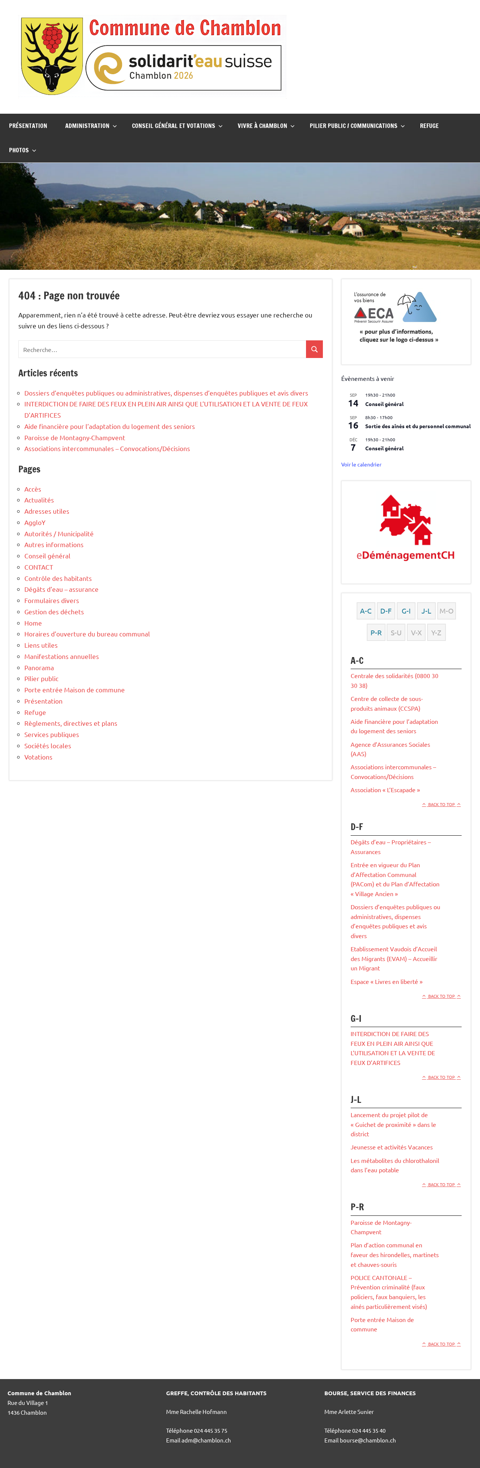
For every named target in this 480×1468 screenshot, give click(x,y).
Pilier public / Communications (354, 126)
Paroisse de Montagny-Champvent (74, 437)
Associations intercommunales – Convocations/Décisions (107, 448)
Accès (32, 489)
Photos (19, 150)
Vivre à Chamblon (262, 126)
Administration (87, 126)
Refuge (429, 126)
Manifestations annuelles (61, 656)
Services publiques (51, 734)
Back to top (441, 804)
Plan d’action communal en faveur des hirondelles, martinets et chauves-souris (395, 1254)
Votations (38, 757)
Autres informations (54, 544)
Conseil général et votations (173, 126)
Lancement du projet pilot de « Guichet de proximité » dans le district (393, 1124)
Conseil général (47, 556)
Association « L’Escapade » (385, 789)
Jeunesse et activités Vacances (392, 1147)
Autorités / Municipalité (59, 533)
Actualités (39, 500)
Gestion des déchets (54, 611)
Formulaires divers (51, 600)
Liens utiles (41, 645)
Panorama (39, 667)
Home (33, 623)
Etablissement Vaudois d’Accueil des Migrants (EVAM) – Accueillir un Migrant (394, 958)
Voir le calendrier (361, 464)
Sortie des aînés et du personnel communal (418, 426)
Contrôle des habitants (58, 578)
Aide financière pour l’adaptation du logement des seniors (109, 426)
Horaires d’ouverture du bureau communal (87, 634)
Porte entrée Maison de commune (74, 689)
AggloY (34, 522)
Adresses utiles (46, 511)
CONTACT (38, 567)
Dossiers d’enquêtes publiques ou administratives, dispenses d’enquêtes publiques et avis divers (166, 393)
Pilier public (41, 678)
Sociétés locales (47, 745)
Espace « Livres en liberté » (387, 981)
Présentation (28, 126)
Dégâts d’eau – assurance (61, 589)
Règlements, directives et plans (70, 723)
